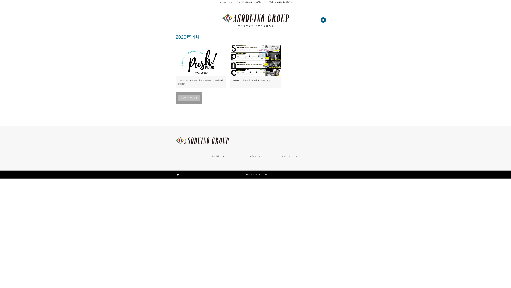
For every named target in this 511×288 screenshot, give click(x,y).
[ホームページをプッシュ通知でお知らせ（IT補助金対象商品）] (201, 60)
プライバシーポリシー (290, 156)
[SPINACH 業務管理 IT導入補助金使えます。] (255, 60)
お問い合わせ (255, 156)
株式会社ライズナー (220, 156)
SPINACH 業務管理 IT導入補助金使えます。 (253, 80)
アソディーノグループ (260, 174)
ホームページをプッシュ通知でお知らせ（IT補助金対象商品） (200, 82)
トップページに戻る (189, 98)
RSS (178, 174)
